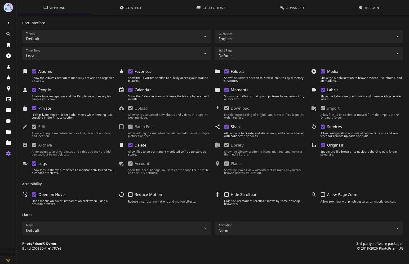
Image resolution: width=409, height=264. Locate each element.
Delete (141, 145)
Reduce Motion (148, 194)
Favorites (143, 71)
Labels (333, 89)
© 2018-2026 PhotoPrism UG (380, 248)
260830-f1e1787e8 (47, 248)
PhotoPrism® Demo (39, 243)
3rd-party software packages (379, 243)
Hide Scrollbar (244, 194)
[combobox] (116, 36)
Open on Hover (52, 194)
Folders (237, 71)
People (44, 89)
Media (332, 71)
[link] (8, 34)
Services (334, 126)
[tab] (55, 7)
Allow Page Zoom (343, 194)
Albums (45, 71)
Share (236, 126)
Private (44, 108)
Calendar (143, 89)
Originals (335, 145)
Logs (42, 163)
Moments (239, 89)
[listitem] (8, 7)
